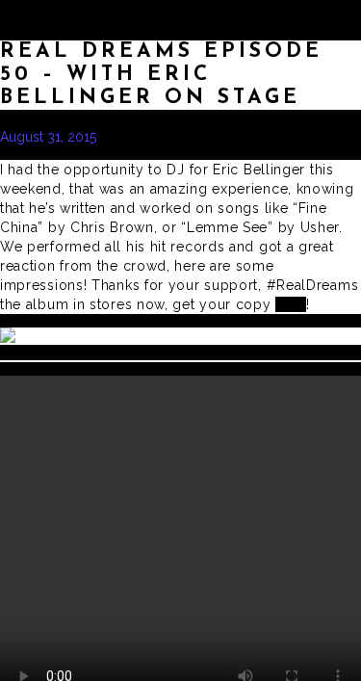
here (290, 304)
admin (139, 136)
